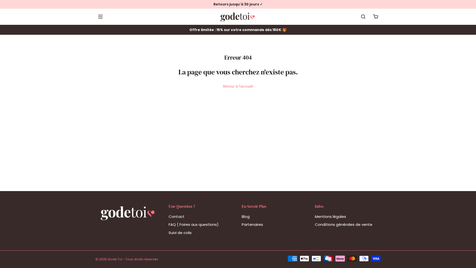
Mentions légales (330, 216)
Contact (176, 216)
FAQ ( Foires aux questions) (194, 224)
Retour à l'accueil (238, 86)
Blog (246, 216)
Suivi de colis (180, 232)
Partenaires (252, 224)
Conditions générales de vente (343, 224)
